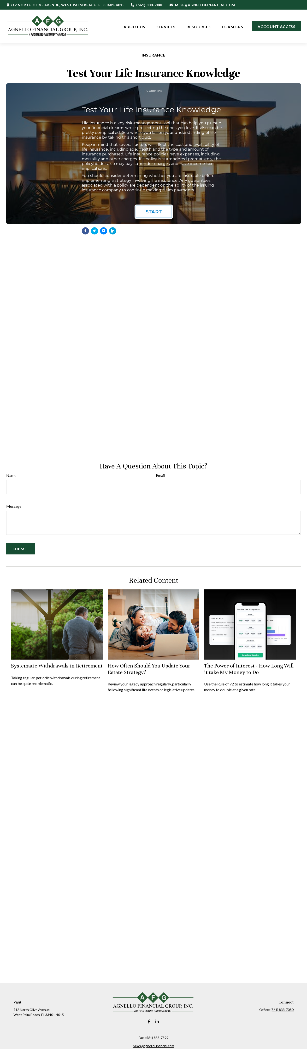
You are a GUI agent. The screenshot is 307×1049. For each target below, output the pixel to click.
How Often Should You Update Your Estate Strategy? (149, 668)
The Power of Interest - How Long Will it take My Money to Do (249, 668)
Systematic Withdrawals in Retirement (57, 665)
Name (11, 475)
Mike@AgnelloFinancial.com (205, 5)
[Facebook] (149, 1021)
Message (13, 506)
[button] (134, 26)
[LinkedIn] (157, 1021)
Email (160, 475)
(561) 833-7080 (149, 5)
